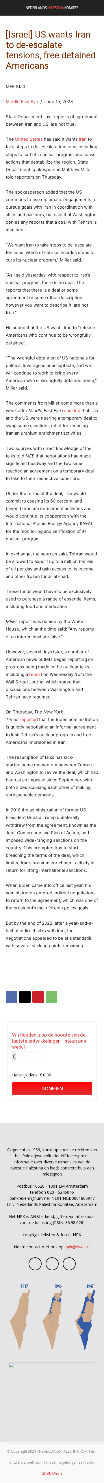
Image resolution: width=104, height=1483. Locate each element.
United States (29, 139)
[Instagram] (52, 1263)
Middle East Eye (22, 101)
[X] (25, 997)
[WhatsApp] (51, 997)
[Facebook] (11, 997)
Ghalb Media (52, 1473)
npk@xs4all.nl (78, 1247)
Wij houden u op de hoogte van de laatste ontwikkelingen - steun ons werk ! (49, 1041)
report (35, 674)
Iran (83, 139)
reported (71, 410)
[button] (10, 8)
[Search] (96, 8)
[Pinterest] (38, 997)
